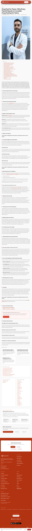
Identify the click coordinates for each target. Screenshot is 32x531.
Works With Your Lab (19, 478)
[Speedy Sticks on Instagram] (14, 519)
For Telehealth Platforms (4, 478)
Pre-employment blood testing (7, 369)
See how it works (17, 431)
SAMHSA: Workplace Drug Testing (8, 307)
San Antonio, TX (19, 388)
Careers (18, 481)
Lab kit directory (19, 458)
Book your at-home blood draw (8, 431)
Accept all (29, 529)
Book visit (26, 2)
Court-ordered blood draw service (7, 375)
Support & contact (28, 509)
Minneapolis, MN (19, 398)
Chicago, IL (18, 383)
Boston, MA (19, 393)
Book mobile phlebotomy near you (7, 370)
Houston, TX (19, 384)
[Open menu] (29, 2)
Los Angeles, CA (19, 382)
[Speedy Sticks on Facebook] (18, 519)
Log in (22, 2)
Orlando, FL (19, 401)
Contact (18, 483)
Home (1, 4)
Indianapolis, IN (19, 403)
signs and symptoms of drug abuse (13, 174)
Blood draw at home (3, 509)
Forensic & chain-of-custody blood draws (9, 374)
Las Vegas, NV (19, 397)
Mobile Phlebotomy (19, 456)
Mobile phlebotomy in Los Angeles (5, 496)
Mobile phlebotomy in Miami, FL (5, 493)
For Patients (2, 473)
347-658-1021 (4, 467)
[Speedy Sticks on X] (16, 519)
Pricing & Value (19, 476)
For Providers (2, 476)
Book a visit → (6, 316)
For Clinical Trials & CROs (4, 481)
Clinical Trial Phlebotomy (20, 463)
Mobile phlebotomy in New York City (8, 371)
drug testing (11, 103)
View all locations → (3, 500)
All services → (19, 465)
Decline (25, 529)
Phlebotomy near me (15, 509)
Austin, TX (18, 392)
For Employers (3, 485)
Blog (3, 4)
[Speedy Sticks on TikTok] (20, 519)
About (17, 473)
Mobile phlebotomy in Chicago (5, 498)
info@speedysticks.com (6, 468)
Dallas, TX (18, 389)
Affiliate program (19, 488)
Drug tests (9, 115)
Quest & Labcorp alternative (22, 509)
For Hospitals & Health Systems (5, 483)
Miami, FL (18, 394)
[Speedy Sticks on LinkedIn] (12, 519)
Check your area (24, 431)
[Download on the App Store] (13, 523)
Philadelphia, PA (19, 387)
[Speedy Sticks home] (5, 2)
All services (4, 382)
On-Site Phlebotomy (19, 461)
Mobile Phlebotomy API (4, 488)
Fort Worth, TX (19, 402)
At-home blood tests (9, 509)
